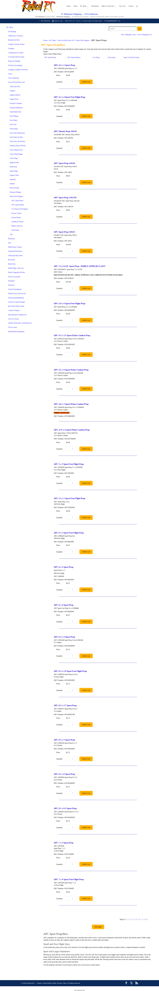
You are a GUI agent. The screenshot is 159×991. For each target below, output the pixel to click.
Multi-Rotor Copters (15, 247)
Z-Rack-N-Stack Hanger (16, 302)
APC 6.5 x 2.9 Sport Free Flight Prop (70, 671)
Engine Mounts (15, 95)
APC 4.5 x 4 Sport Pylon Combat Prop (71, 370)
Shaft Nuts (13, 167)
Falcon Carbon (16, 213)
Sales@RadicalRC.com (113, 21)
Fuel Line (13, 124)
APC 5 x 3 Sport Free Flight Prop (69, 464)
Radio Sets (11, 264)
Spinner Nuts (14, 175)
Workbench (95, 6)
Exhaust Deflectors (16, 108)
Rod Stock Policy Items (16, 306)
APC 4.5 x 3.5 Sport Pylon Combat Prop (72, 335)
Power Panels (14, 188)
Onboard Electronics (15, 251)
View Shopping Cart (145, 34)
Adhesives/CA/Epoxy (15, 36)
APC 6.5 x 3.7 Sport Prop (65, 705)
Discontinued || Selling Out (17, 315)
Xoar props (111, 57)
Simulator (11, 281)
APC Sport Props (17, 200)
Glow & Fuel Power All (16, 82)
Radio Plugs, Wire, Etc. (16, 268)
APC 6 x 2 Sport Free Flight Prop (69, 533)
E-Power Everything (15, 65)
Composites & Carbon (15, 53)
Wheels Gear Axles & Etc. (17, 293)
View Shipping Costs (128, 34)
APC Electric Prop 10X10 (65, 131)
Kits (9, 243)
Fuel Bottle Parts (15, 112)
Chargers (11, 48)
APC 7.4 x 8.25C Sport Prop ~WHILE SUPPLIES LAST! (79, 266)
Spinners (13, 179)
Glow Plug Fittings (16, 154)
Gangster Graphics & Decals (18, 69)
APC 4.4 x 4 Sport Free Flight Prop (69, 303)
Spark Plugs (14, 171)
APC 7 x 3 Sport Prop (63, 843)
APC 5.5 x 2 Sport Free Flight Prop (69, 498)
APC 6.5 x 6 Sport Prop (64, 774)
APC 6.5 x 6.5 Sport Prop (65, 808)
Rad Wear (11, 260)
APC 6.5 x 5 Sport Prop (64, 740)
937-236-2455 (45, 21)
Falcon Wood (16, 217)
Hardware (11, 239)
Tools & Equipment (15, 289)
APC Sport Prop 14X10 (64, 163)
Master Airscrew (17, 226)
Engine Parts (14, 99)
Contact (131, 6)
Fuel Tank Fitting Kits (17, 133)
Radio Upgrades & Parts (16, 272)
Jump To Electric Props (131, 57)
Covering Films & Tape (16, 57)
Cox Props (96, 57)
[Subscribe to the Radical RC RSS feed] (136, 983)
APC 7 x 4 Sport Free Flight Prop (69, 879)
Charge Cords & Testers (16, 44)
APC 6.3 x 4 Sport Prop (64, 637)
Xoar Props (15, 230)
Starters (12, 184)
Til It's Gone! (12, 327)
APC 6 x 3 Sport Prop (63, 567)
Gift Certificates (13, 78)
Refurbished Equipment (16, 331)
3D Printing (12, 31)
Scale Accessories (14, 277)
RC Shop (83, 6)
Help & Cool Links (108, 6)
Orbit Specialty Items (15, 255)
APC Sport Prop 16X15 (64, 232)
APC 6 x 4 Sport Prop (63, 605)
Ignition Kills (14, 162)
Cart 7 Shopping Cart (79, 990)
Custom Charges (13, 310)
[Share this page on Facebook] (126, 983)
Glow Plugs (14, 158)
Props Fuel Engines (16, 196)
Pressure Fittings (15, 192)
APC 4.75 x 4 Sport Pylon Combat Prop (72, 430)
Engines (12, 91)
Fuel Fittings (14, 116)
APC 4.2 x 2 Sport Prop (64, 65)
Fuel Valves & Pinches (17, 141)
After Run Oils (15, 86)
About (75, 6)
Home (69, 6)
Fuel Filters (13, 120)
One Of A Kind (13, 319)
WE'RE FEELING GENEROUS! (20, 323)
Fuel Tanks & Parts (16, 137)
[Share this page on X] (131, 983)
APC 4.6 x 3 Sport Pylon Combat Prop (71, 404)
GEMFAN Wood (17, 222)
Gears (10, 74)
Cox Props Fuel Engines (19, 209)
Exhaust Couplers (16, 103)
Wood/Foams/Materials (16, 298)
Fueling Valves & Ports (18, 145)
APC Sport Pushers (73, 57)
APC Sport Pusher (17, 205)
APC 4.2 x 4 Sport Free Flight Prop (69, 97)
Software (11, 285)
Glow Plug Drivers (16, 150)
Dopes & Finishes (14, 61)
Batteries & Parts (14, 40)
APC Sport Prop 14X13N (65, 197)
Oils (11, 234)
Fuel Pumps (14, 129)
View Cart (122, 6)
